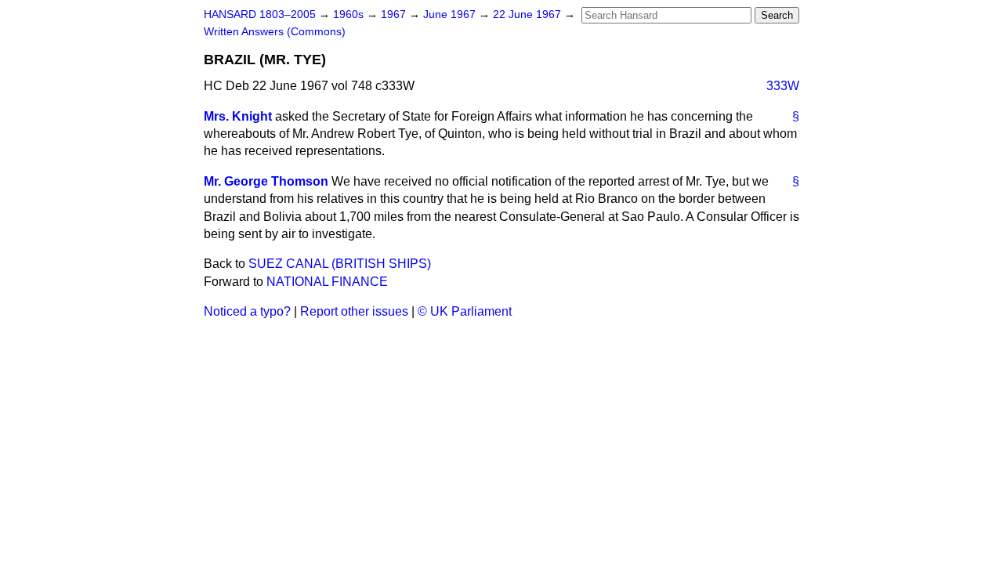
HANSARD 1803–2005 (260, 14)
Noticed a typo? (247, 311)
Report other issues (354, 311)
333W (782, 85)
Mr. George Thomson (266, 181)
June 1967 (451, 14)
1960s (350, 14)
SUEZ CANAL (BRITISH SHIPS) (339, 263)
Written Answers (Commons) (275, 32)
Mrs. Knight (238, 116)
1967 (395, 14)
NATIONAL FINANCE (327, 281)
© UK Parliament (465, 311)
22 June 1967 (528, 14)
